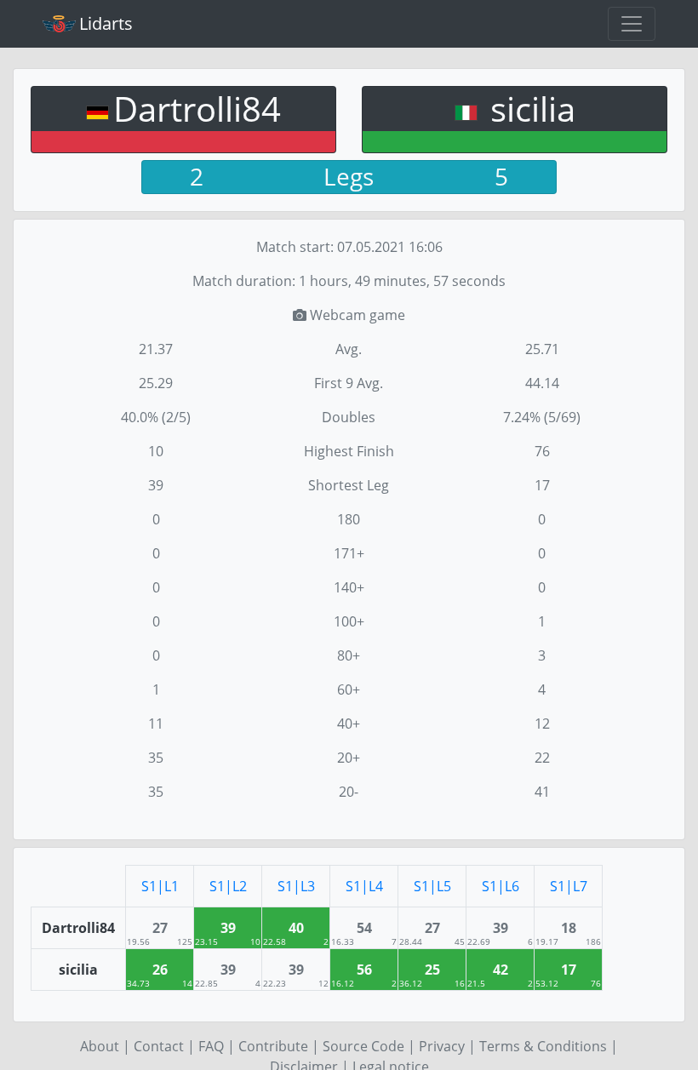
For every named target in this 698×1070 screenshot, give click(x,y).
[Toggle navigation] (631, 24)
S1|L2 (228, 886)
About (99, 1046)
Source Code (363, 1046)
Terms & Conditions (543, 1046)
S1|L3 (296, 886)
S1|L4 (364, 886)
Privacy (442, 1046)
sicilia (528, 108)
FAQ (211, 1046)
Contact (159, 1046)
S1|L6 (500, 886)
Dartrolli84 (197, 108)
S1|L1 (160, 886)
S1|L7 (568, 886)
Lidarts (106, 23)
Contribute (273, 1046)
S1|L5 (432, 886)
